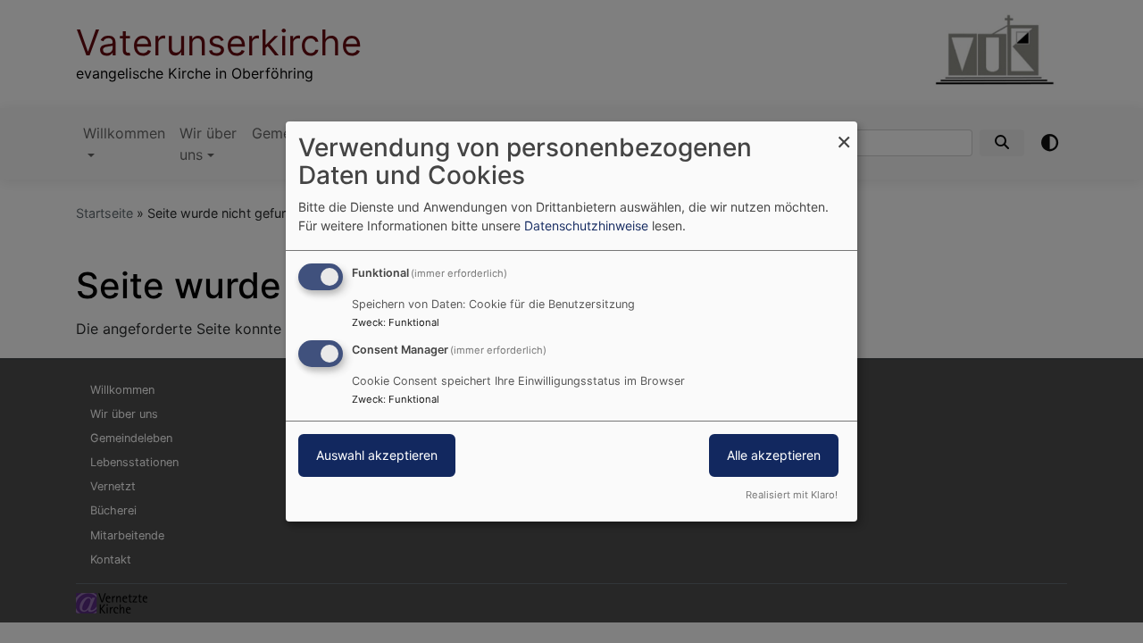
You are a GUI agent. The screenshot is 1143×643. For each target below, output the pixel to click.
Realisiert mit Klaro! (792, 495)
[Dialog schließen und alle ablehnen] (843, 132)
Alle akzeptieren (774, 455)
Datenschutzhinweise (586, 225)
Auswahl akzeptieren (377, 455)
